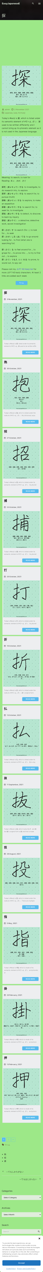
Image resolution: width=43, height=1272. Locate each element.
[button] (39, 1238)
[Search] (38, 1231)
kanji (15, 113)
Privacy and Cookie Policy (26, 1268)
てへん (7, 1145)
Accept (21, 1263)
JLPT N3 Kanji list (24, 269)
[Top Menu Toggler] (39, 3)
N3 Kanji (21, 113)
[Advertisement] (21, 42)
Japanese (9, 113)
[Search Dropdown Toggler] (33, 3)
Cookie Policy (11, 1268)
